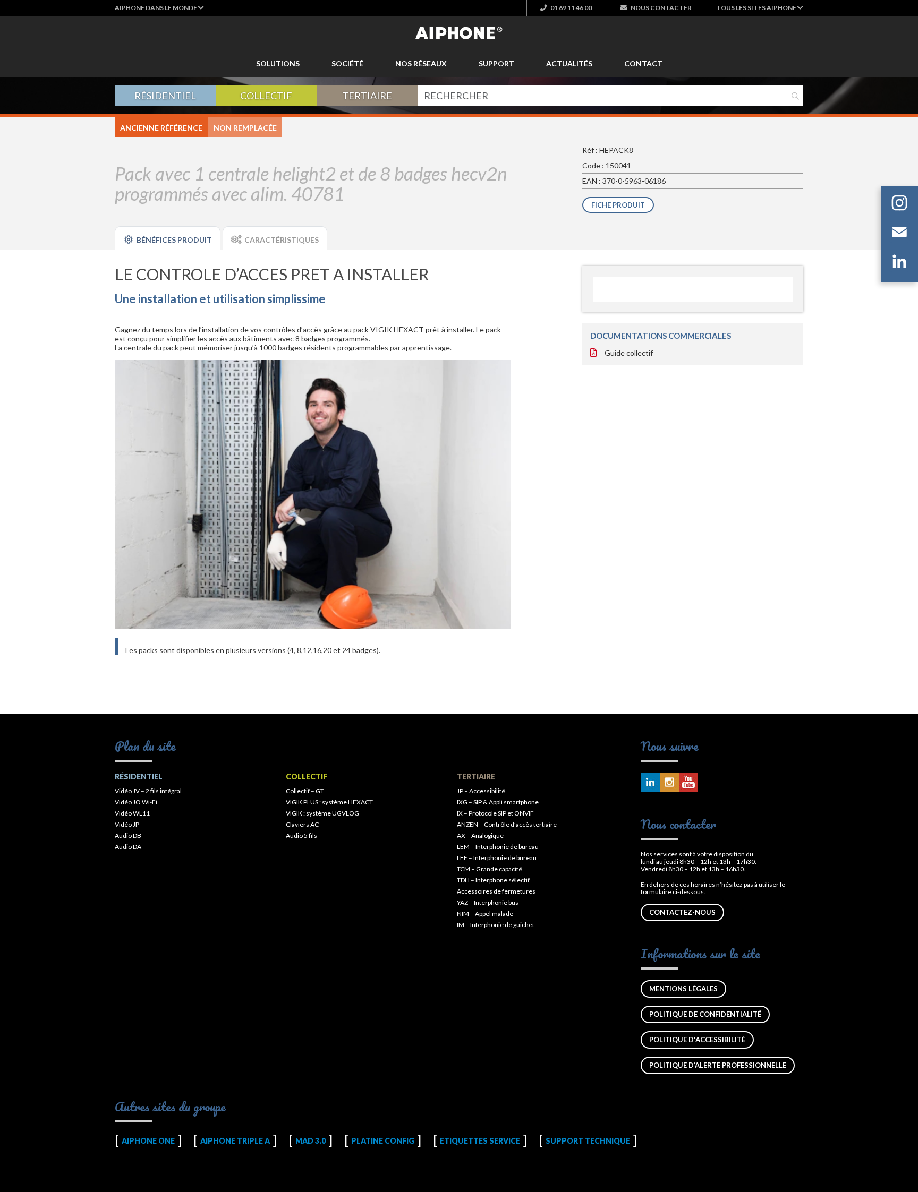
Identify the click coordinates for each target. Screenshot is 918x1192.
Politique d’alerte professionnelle (717, 1065)
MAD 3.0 (310, 1140)
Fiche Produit (618, 205)
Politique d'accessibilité (697, 1039)
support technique (588, 1140)
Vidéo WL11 (132, 813)
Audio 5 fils (301, 835)
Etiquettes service (480, 1140)
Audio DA (128, 847)
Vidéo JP (127, 824)
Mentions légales (683, 988)
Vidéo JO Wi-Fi (136, 802)
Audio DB (128, 835)
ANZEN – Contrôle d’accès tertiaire (507, 824)
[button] (159, 8)
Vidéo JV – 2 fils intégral (148, 791)
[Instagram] (899, 204)
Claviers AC (302, 824)
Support (496, 63)
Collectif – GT (305, 791)
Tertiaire (367, 95)
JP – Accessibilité (481, 791)
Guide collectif (629, 352)
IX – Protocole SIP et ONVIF (495, 813)
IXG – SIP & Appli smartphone (498, 802)
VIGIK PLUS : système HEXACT (329, 802)
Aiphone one (148, 1140)
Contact (643, 63)
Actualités (569, 63)
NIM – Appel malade (485, 913)
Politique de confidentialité (705, 1014)
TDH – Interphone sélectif (493, 880)
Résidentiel (165, 95)
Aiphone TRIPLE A (235, 1140)
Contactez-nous (682, 912)
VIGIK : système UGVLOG (322, 813)
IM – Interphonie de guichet (495, 925)
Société (347, 63)
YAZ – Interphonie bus (487, 902)
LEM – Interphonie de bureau (498, 847)
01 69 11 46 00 (570, 8)
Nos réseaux (421, 63)
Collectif (266, 95)
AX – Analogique (480, 835)
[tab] (167, 238)
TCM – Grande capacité (489, 869)
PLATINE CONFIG (382, 1140)
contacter (661, 8)
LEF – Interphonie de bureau (497, 858)
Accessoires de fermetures (496, 891)
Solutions (278, 63)
